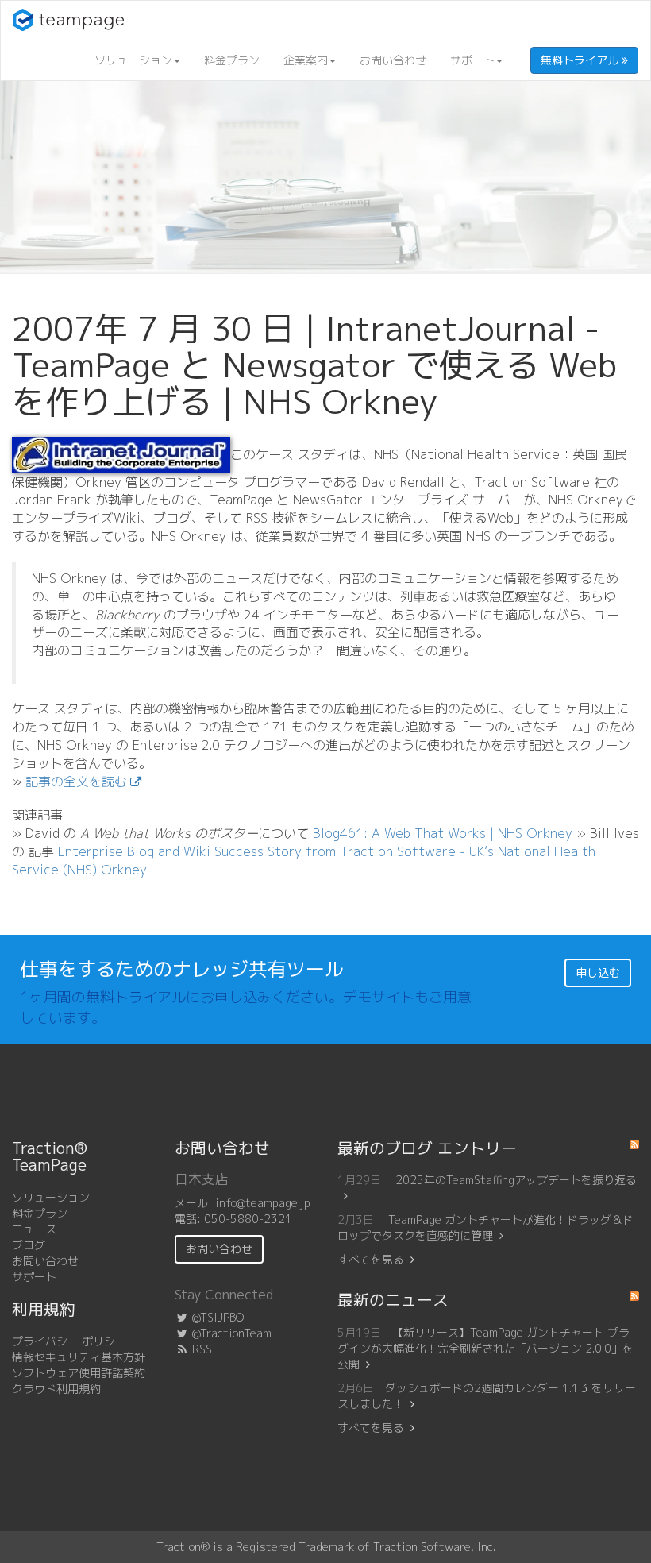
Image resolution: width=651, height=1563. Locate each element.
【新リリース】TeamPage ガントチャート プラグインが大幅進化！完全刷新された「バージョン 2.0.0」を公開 (485, 1348)
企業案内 (305, 60)
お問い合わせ (393, 60)
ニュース (34, 1229)
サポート (472, 60)
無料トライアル (581, 60)
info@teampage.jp (262, 1202)
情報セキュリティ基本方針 (78, 1356)
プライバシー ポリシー (69, 1341)
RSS (200, 1349)
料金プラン (232, 60)
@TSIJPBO (216, 1317)
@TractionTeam (230, 1333)
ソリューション (133, 60)
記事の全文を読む (76, 781)
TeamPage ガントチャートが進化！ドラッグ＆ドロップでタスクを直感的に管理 (485, 1227)
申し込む (598, 972)
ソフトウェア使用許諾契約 (78, 1372)
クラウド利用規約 (56, 1388)
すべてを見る (370, 1259)
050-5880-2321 (248, 1218)
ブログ (28, 1244)
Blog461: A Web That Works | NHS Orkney (442, 833)
